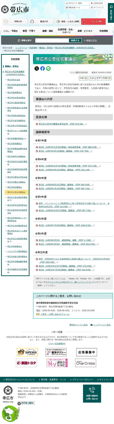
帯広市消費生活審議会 (16, 182)
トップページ (21, 48)
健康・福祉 (47, 31)
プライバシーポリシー (82, 379)
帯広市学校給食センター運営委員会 (17, 219)
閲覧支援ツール (74, 7)
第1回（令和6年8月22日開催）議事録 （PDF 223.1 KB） (65, 170)
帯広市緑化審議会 (14, 187)
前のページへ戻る (80, 325)
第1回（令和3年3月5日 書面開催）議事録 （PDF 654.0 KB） (67, 244)
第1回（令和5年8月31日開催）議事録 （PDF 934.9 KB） (65, 184)
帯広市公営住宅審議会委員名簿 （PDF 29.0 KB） (62, 124)
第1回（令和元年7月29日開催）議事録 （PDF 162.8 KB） (65, 270)
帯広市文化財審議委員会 (17, 226)
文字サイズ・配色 (75, 3)
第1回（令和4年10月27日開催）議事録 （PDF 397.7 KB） (65, 210)
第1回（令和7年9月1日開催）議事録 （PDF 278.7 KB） (64, 151)
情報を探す (26, 40)
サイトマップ (98, 7)
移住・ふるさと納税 (70, 21)
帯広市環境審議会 (14, 144)
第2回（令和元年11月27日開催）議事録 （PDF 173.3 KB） (66, 266)
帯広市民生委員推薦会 (16, 98)
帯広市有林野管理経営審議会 (17, 170)
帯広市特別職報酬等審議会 (17, 263)
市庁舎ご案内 (27, 403)
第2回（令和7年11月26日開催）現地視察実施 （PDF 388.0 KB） (68, 147)
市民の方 (18, 21)
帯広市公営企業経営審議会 (17, 198)
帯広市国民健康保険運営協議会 (17, 86)
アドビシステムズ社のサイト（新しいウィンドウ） (70, 282)
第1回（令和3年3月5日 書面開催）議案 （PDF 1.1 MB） (65, 240)
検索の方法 (91, 40)
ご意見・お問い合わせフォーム (55, 314)
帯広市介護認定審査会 (16, 103)
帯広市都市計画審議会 (16, 156)
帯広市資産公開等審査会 (17, 257)
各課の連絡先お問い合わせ (92, 397)
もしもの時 (96, 21)
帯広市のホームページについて (20, 379)
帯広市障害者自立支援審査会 (17, 109)
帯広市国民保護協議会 (16, 116)
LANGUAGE (98, 3)
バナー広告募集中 (57, 343)
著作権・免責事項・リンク (53, 379)
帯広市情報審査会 (14, 246)
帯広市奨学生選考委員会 (17, 205)
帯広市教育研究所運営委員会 (17, 211)
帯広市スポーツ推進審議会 (17, 132)
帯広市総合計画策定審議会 (17, 163)
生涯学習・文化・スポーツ (66, 30)
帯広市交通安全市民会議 (17, 177)
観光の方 (44, 21)
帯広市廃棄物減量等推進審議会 (17, 150)
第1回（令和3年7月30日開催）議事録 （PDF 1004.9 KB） (65, 225)
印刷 (82, 78)
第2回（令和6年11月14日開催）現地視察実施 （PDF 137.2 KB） (68, 166)
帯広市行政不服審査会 (16, 121)
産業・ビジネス (85, 31)
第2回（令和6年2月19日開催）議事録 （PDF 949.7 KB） (65, 188)
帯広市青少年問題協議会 (17, 126)
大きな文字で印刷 (98, 78)
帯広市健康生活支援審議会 (17, 270)
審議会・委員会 (46, 48)
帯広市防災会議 (13, 80)
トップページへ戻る (102, 325)
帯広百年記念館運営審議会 (17, 240)
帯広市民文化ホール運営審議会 (17, 232)
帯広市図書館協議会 (15, 138)
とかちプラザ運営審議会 (17, 251)
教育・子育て (29, 31)
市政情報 (103, 31)
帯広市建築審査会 (14, 93)
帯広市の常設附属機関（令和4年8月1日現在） (75, 48)
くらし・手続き (10, 31)
